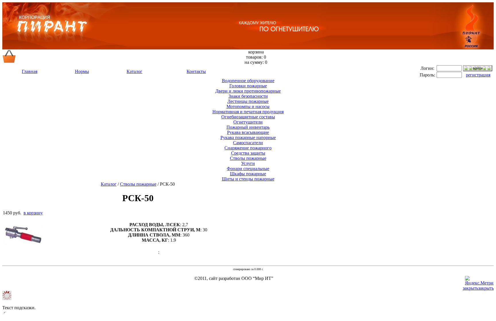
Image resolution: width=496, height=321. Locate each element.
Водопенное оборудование (248, 80)
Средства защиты (248, 153)
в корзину (33, 212)
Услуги (248, 163)
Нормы (82, 71)
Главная (29, 71)
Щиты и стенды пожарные (248, 178)
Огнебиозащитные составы (248, 116)
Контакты (196, 71)
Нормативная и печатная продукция (248, 111)
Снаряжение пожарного (248, 147)
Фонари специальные (248, 168)
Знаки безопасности (248, 96)
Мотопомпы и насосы (248, 106)
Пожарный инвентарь (248, 127)
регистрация (478, 74)
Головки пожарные (248, 85)
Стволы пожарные (248, 158)
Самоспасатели (248, 142)
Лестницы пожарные (248, 101)
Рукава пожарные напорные (248, 137)
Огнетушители (248, 122)
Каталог (134, 71)
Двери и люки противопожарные (248, 91)
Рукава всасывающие (248, 132)
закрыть (486, 288)
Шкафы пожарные (248, 173)
